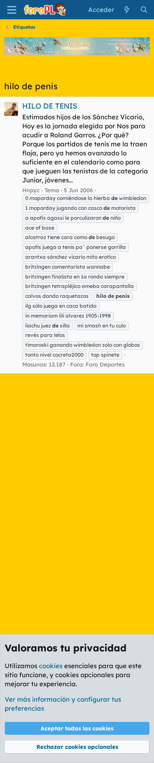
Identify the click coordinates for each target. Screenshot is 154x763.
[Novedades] (126, 10)
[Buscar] (144, 10)
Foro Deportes (105, 364)
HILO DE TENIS (49, 105)
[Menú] (12, 9)
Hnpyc (31, 190)
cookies (50, 666)
